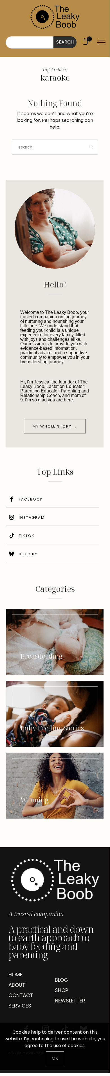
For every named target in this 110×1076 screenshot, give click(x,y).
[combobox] (29, 42)
